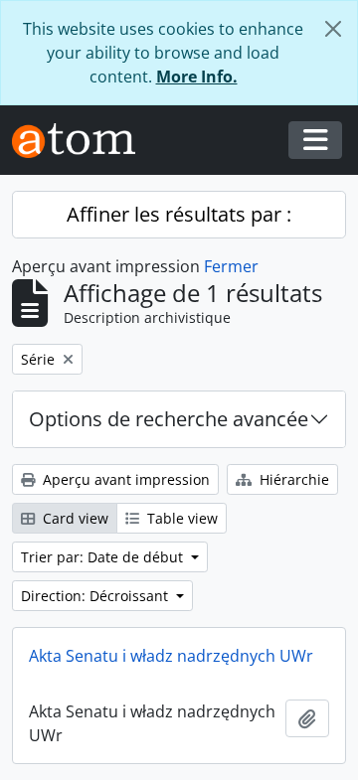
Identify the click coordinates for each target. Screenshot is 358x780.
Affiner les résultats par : (179, 214)
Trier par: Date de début (104, 556)
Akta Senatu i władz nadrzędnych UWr (171, 656)
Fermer (231, 266)
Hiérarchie (292, 479)
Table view (180, 518)
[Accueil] (81, 140)
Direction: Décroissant (96, 595)
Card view (73, 518)
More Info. (197, 76)
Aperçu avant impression (124, 479)
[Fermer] (333, 29)
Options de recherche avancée (168, 418)
